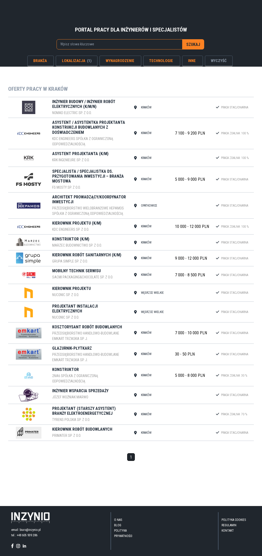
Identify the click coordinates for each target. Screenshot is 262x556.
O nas (118, 520)
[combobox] (120, 44)
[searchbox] (116, 44)
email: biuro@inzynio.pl (26, 530)
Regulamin (229, 525)
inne (192, 60)
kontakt (228, 530)
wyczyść (219, 60)
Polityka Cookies (234, 520)
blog (117, 525)
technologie (161, 60)
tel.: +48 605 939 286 (24, 535)
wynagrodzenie (120, 60)
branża (40, 60)
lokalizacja (77, 60)
